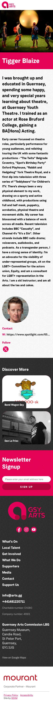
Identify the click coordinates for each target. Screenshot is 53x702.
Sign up (26, 487)
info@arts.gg (12, 595)
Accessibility (26, 695)
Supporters (10, 566)
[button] (48, 5)
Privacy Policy (11, 695)
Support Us (10, 585)
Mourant (30, 686)
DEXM (14, 698)
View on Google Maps (14, 657)
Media (6, 572)
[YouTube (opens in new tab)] (34, 530)
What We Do (11, 560)
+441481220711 (13, 601)
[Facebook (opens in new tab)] (19, 530)
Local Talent (11, 548)
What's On (10, 541)
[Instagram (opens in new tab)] (26, 530)
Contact (8, 578)
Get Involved (11, 554)
